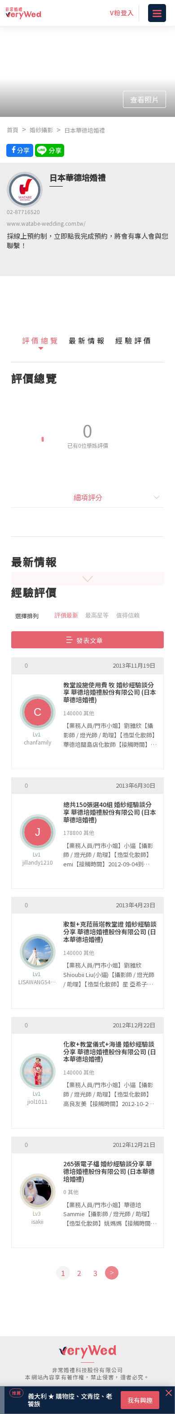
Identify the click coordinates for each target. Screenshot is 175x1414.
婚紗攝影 (41, 129)
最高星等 (97, 615)
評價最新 (66, 615)
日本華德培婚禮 (84, 130)
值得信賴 (128, 615)
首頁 (12, 129)
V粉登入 (122, 12)
